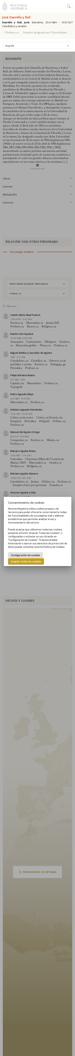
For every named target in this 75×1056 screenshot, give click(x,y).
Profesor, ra (12, 32)
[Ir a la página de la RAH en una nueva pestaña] (5, 5)
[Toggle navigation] (69, 6)
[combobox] (37, 45)
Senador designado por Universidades (45, 32)
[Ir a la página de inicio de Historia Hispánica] (17, 5)
